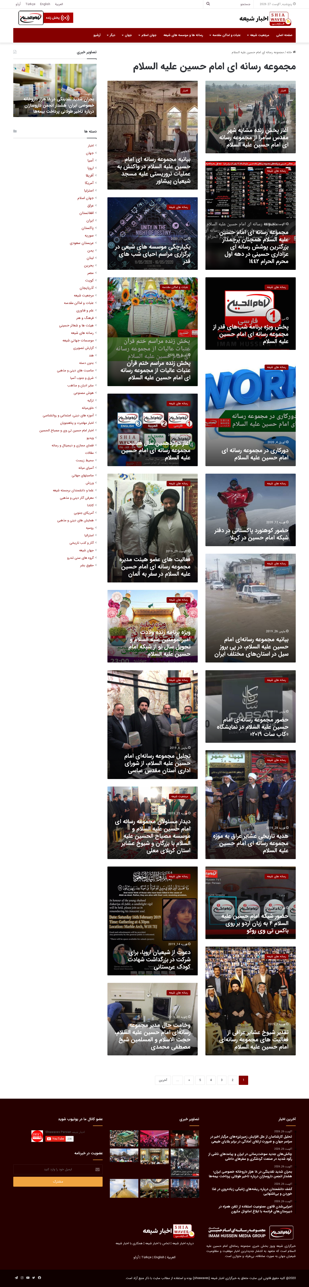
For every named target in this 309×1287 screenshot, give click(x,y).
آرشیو (96, 35)
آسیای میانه (86, 468)
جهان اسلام (148, 35)
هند (91, 355)
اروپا (90, 168)
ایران (90, 220)
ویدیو (90, 438)
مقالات (89, 453)
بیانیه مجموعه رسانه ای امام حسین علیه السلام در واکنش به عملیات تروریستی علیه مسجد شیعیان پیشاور (153, 170)
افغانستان (86, 213)
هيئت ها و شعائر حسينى (76, 325)
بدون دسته (86, 363)
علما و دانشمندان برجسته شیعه (73, 490)
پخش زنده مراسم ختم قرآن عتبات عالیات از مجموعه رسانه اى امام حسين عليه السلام (155, 370)
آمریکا (89, 183)
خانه (290, 52)
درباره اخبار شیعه (183, 1243)
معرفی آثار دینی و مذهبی (77, 497)
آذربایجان (87, 288)
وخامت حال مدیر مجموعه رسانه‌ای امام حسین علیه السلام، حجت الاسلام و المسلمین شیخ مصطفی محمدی (152, 1036)
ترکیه (90, 400)
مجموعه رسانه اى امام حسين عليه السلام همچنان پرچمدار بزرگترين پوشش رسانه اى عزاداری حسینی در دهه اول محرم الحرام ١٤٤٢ (253, 247)
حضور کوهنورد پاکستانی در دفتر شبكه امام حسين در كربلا (251, 534)
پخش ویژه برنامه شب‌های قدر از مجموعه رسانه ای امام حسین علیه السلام (250, 334)
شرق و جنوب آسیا (82, 378)
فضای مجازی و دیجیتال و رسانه (73, 445)
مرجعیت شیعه (259, 35)
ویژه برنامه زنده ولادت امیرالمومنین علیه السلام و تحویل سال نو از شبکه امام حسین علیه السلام (159, 643)
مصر (90, 273)
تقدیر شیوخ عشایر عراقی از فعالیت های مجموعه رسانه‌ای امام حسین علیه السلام (253, 1040)
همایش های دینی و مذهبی (75, 520)
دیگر (112, 35)
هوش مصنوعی (84, 393)
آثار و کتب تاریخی (82, 542)
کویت (89, 280)
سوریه (89, 235)
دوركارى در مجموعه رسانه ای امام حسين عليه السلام (255, 454)
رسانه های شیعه (82, 333)
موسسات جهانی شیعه (78, 340)
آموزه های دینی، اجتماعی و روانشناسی (68, 415)
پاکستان (88, 228)
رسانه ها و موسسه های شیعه (183, 35)
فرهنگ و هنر (85, 318)
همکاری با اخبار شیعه (129, 1243)
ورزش (90, 482)
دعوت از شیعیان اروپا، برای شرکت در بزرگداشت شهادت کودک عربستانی (159, 959)
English (45, 4)
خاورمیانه (88, 408)
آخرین (163, 1080)
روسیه (90, 527)
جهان (128, 35)
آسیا (90, 160)
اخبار (91, 145)
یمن (90, 250)
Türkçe (30, 4)
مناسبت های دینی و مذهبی (75, 370)
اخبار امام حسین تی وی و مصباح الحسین (66, 430)
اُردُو (18, 4)
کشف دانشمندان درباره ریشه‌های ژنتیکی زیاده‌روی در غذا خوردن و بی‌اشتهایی (58, 108)
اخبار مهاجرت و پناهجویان (77, 423)
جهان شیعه (86, 550)
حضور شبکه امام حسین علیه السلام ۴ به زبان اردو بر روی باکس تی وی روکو (254, 923)
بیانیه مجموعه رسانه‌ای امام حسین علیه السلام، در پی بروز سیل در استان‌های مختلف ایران (251, 647)
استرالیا (89, 535)
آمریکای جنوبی (84, 512)
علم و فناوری (85, 310)
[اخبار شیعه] (261, 19)
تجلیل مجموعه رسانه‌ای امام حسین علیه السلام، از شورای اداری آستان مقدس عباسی (157, 763)
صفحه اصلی (284, 35)
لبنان (90, 258)
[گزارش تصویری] (185, 1162)
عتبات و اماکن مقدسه (226, 35)
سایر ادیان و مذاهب (80, 385)
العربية (59, 4)
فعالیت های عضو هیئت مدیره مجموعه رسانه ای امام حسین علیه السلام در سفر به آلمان (154, 567)
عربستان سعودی (82, 243)
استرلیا (89, 190)
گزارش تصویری (83, 348)
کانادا (90, 505)
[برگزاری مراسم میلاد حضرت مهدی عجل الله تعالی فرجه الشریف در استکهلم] (154, 1138)
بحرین (89, 265)
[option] (55, 90)
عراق (90, 205)
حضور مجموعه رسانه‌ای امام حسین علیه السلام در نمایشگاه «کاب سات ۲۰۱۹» (252, 727)
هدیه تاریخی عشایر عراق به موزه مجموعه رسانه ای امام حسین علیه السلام (250, 843)
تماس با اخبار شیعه (157, 1243)
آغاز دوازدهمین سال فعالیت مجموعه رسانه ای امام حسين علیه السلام (155, 450)
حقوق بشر (87, 565)
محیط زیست (85, 460)
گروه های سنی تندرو (80, 557)
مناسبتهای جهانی (83, 475)
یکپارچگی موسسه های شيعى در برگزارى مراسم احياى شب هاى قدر (152, 254)
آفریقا (90, 175)
